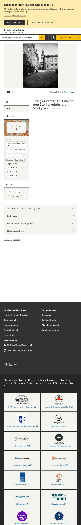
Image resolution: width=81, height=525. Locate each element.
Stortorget (11, 167)
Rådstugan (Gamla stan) (16, 149)
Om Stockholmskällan (49, 320)
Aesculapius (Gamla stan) (16, 143)
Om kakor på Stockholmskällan (15, 16)
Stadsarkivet (8, 335)
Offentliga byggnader (15, 196)
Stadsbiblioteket (9, 330)
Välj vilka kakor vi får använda (42, 22)
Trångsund (11, 171)
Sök (42, 37)
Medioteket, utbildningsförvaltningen (16, 315)
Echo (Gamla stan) (14, 156)
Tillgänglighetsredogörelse (51, 325)
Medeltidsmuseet (10, 325)
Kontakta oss (46, 315)
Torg (18, 192)
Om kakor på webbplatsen (51, 330)
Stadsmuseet (69, 92)
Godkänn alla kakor (14, 22)
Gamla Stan (19, 160)
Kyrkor (9, 192)
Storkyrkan (11, 175)
